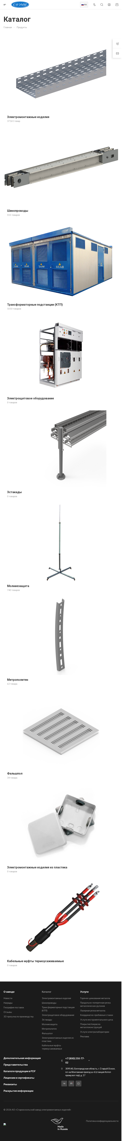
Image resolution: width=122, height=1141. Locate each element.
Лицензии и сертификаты (19, 1077)
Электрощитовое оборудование (58, 1015)
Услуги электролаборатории (94, 1031)
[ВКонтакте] (64, 1083)
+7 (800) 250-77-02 (75, 1060)
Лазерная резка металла (92, 1010)
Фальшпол (47, 1033)
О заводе (9, 991)
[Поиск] (101, 4)
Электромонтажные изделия (56, 998)
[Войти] (109, 4)
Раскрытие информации (18, 1090)
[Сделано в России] (60, 1124)
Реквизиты (10, 1084)
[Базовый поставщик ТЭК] (5, 1124)
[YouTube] (78, 1083)
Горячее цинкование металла (95, 998)
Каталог (46, 991)
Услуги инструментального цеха (96, 1019)
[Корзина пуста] (116, 4)
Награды (8, 1002)
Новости (8, 998)
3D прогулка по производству (19, 1016)
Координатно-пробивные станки (96, 1015)
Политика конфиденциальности (102, 1121)
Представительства (16, 1064)
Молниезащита (49, 1024)
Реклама (84, 1036)
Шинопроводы (49, 1002)
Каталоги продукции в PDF (20, 1071)
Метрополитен (49, 1028)
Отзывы (8, 1012)
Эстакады (47, 1019)
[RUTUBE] (71, 1083)
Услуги (84, 991)
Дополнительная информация (22, 1058)
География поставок (14, 1007)
